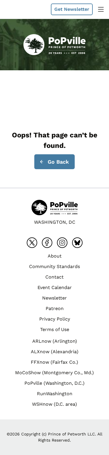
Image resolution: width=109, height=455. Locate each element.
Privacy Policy (54, 319)
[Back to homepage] (19, 9)
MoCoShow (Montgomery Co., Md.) (54, 372)
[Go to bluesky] (77, 242)
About (55, 256)
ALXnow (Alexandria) (54, 351)
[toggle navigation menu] (100, 9)
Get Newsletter (71, 9)
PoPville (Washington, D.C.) (54, 383)
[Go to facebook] (47, 242)
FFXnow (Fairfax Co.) (54, 362)
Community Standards (54, 266)
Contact (54, 277)
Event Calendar (54, 287)
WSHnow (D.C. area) (54, 404)
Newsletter (54, 298)
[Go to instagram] (62, 242)
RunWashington (54, 393)
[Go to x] (32, 242)
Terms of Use (54, 329)
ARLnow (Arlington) (54, 341)
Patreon (55, 308)
